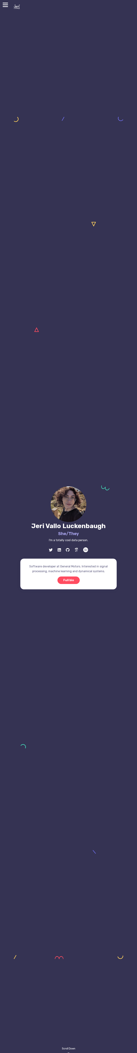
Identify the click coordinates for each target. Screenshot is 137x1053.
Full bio (68, 580)
